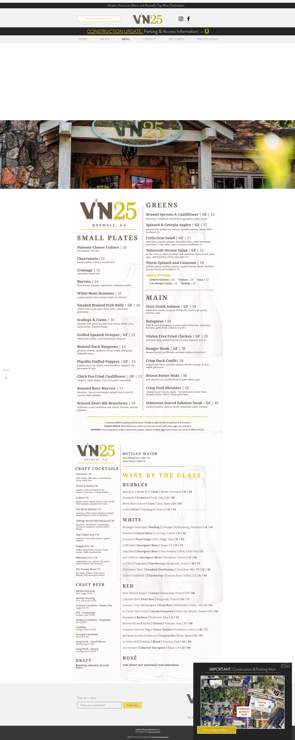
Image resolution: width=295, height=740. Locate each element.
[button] (285, 666)
